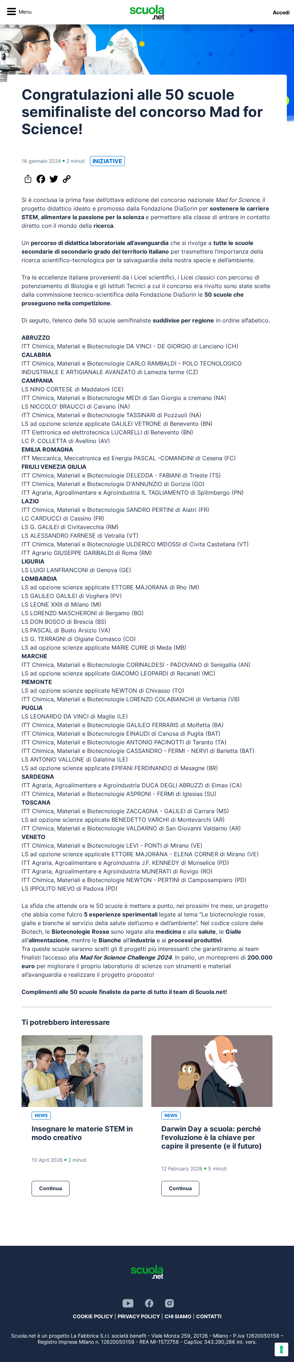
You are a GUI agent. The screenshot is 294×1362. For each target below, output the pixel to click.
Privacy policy (139, 1316)
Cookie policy (93, 1316)
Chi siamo (178, 1316)
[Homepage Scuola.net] (147, 12)
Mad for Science (237, 199)
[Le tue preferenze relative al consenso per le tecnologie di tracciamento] (281, 1349)
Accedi (281, 12)
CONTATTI (209, 1316)
